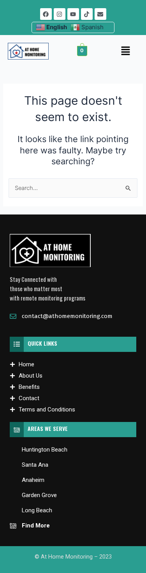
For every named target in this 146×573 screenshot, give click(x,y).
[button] (125, 51)
